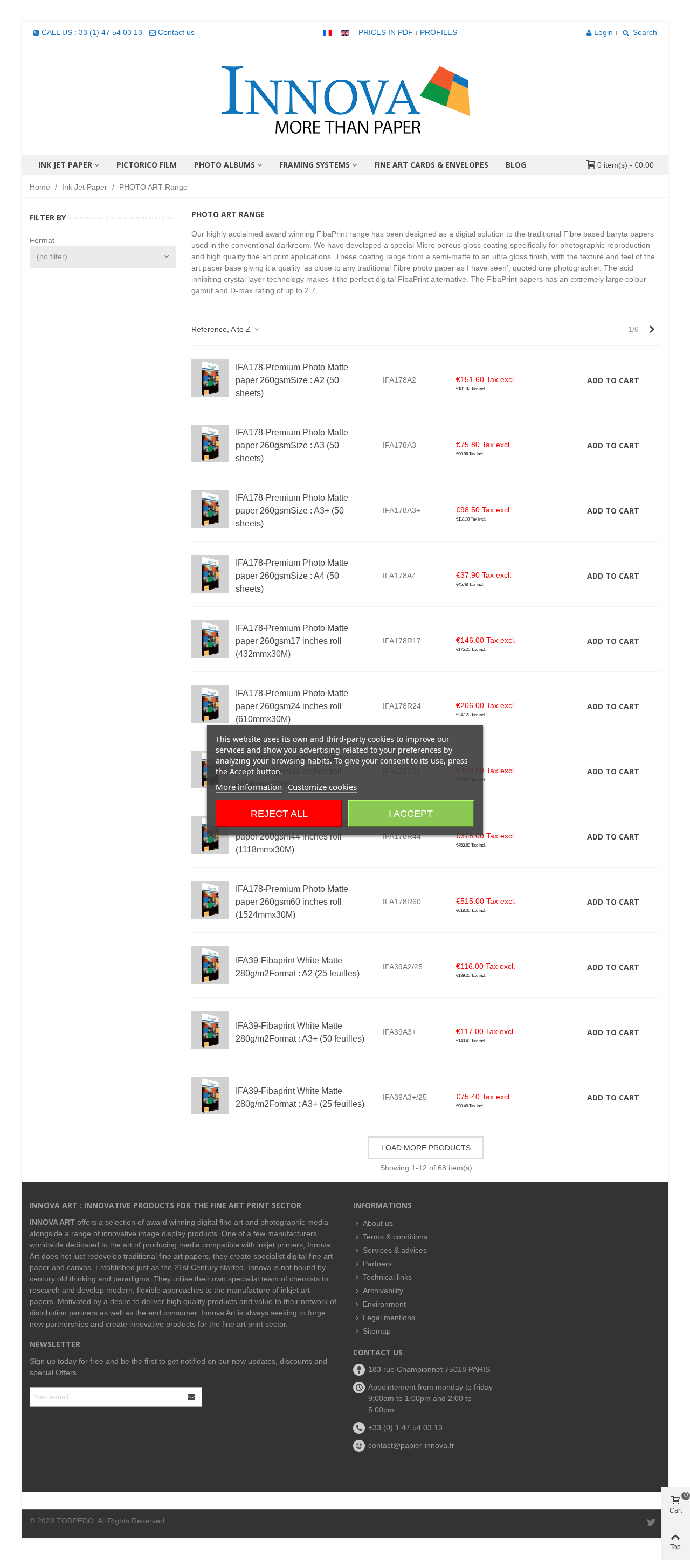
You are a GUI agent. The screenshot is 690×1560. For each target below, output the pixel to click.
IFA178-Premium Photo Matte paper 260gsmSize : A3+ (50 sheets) (292, 510)
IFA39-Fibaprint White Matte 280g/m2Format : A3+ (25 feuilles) (300, 1097)
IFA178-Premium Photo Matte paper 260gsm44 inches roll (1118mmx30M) (292, 836)
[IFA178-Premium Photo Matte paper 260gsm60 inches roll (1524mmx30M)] (210, 899)
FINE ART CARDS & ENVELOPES (431, 165)
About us (378, 1223)
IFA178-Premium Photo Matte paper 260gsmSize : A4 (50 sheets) (292, 575)
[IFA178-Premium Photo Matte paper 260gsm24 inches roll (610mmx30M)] (210, 704)
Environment (384, 1304)
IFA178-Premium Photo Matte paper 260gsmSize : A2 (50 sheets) (292, 380)
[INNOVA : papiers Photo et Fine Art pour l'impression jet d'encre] (345, 99)
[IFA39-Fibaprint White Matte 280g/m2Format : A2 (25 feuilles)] (210, 965)
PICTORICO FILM (146, 165)
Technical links (387, 1277)
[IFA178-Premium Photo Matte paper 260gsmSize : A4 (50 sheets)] (210, 573)
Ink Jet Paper (65, 165)
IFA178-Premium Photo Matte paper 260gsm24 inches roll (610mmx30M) (292, 706)
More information (249, 786)
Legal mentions (389, 1317)
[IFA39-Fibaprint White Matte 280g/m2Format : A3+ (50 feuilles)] (210, 1030)
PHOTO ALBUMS (224, 165)
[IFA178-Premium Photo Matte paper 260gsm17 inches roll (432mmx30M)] (210, 639)
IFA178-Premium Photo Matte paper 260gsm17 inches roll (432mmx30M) (292, 640)
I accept (411, 813)
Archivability (383, 1290)
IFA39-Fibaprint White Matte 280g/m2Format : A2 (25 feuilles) (298, 967)
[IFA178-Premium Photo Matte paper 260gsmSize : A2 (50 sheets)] (210, 378)
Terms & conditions (395, 1236)
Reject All (279, 813)
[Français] (328, 32)
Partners (377, 1263)
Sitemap (377, 1331)
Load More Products (426, 1147)
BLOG (516, 165)
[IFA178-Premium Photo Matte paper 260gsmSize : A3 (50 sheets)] (210, 443)
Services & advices (395, 1250)
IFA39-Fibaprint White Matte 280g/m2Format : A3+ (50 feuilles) (300, 1032)
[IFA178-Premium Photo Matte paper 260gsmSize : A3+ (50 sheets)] (210, 508)
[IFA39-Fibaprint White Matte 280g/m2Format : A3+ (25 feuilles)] (210, 1095)
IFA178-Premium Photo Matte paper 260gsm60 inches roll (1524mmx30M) (292, 901)
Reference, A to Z (222, 329)
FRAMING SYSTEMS (314, 165)
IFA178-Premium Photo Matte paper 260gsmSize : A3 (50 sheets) (292, 445)
